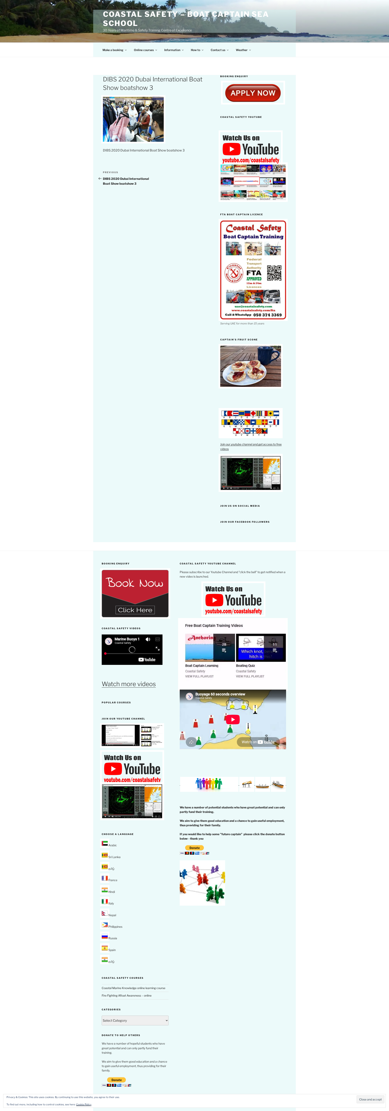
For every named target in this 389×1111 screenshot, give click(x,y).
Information (172, 50)
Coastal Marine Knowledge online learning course (133, 988)
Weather (242, 50)
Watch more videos (129, 684)
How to (195, 50)
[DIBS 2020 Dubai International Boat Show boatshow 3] (133, 141)
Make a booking (113, 50)
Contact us (218, 50)
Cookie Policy (83, 1104)
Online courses (144, 50)
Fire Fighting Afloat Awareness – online (127, 995)
